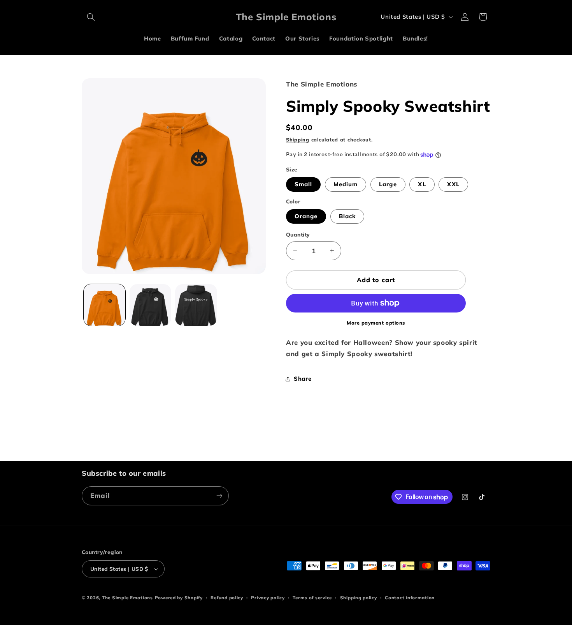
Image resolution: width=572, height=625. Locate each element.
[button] (91, 17)
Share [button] (302, 379)
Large (388, 184)
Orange (306, 216)
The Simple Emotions (127, 597)
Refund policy (227, 597)
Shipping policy (358, 597)
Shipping (297, 140)
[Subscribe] (219, 495)
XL (422, 184)
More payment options (376, 323)
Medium (345, 184)
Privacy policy (267, 597)
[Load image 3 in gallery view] (196, 305)
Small (303, 184)
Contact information (410, 597)
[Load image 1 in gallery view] (104, 305)
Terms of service (312, 597)
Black (347, 216)
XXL (453, 184)
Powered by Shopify (179, 597)
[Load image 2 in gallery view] (150, 305)
